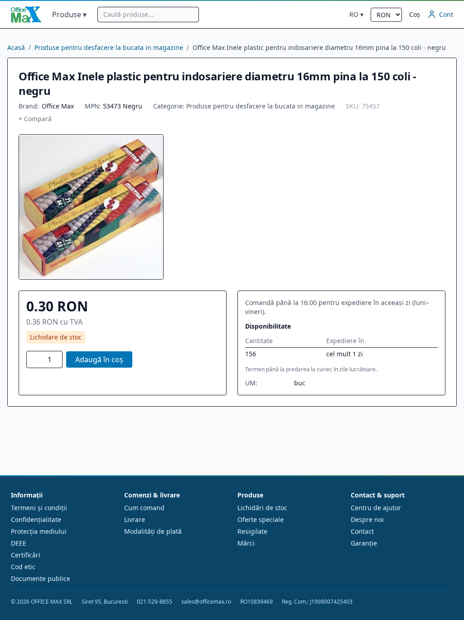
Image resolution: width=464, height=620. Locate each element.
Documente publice (40, 578)
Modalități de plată (153, 531)
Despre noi (367, 519)
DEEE (18, 543)
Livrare (134, 519)
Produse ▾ (69, 15)
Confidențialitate (36, 519)
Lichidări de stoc (262, 507)
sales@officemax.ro (206, 601)
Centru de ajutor (376, 507)
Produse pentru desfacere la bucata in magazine (108, 47)
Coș (414, 14)
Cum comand (144, 507)
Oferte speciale (260, 519)
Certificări (25, 555)
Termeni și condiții (39, 507)
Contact (362, 531)
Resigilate (252, 531)
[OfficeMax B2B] (26, 14)
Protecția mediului (39, 531)
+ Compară (35, 118)
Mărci (246, 543)
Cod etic (23, 566)
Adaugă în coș (99, 359)
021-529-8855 (154, 601)
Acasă (16, 47)
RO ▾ (356, 14)
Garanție (364, 543)
